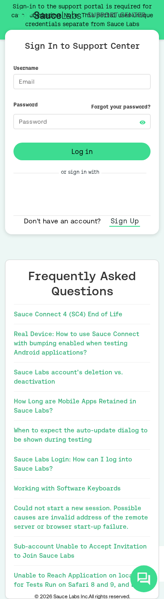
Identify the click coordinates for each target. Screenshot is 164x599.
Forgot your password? (121, 106)
